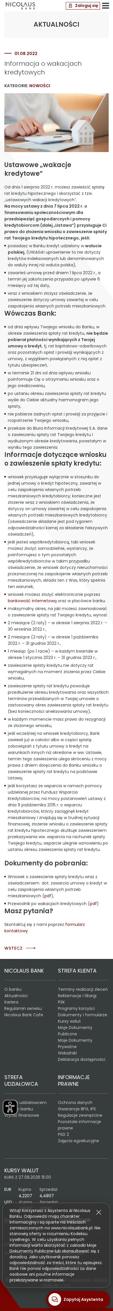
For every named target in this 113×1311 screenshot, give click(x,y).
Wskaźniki (67, 1053)
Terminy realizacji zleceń (83, 989)
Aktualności (16, 996)
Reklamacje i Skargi (77, 996)
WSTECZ (13, 948)
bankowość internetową (32, 601)
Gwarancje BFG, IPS (77, 1109)
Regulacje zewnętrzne (80, 1115)
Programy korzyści (76, 1008)
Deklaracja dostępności (81, 1059)
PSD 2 (63, 1134)
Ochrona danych (75, 1102)
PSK (61, 1002)
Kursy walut (69, 1021)
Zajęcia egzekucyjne (78, 1141)
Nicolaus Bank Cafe (23, 1015)
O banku (12, 989)
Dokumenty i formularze (82, 1015)
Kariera (11, 1002)
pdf (47, 896)
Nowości (39, 86)
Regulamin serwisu (23, 1008)
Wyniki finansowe (21, 1115)
